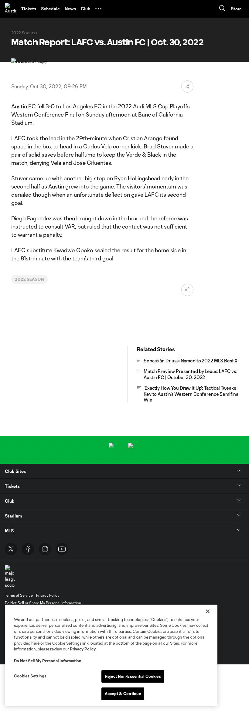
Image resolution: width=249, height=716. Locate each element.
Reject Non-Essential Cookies (133, 676)
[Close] (207, 611)
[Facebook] (28, 549)
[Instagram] (45, 549)
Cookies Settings (30, 676)
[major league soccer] (10, 576)
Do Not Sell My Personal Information (47, 660)
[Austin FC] (10, 9)
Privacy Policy (83, 648)
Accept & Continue (123, 693)
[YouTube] (62, 549)
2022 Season (29, 279)
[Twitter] (11, 549)
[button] (98, 9)
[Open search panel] (222, 9)
